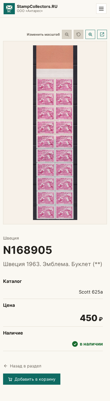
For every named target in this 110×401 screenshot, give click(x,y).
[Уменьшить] (67, 34)
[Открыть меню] (101, 9)
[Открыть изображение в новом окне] (102, 34)
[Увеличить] (90, 34)
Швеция (11, 238)
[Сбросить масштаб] (78, 34)
